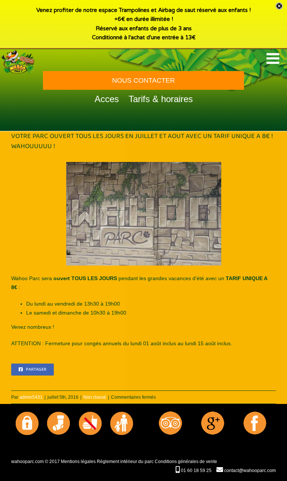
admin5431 (31, 397)
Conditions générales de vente (186, 461)
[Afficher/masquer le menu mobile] (273, 58)
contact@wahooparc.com (249, 470)
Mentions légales (78, 461)
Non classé (94, 397)
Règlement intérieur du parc (125, 461)
